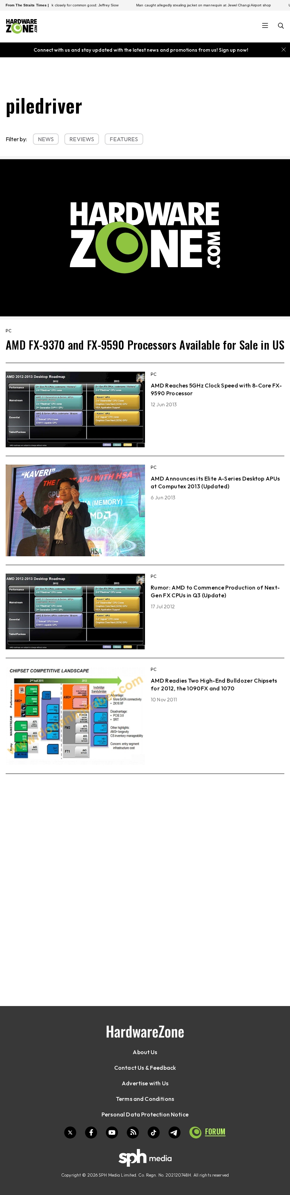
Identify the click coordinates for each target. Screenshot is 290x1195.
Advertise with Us (145, 1083)
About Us (145, 1052)
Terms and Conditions (145, 1098)
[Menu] (265, 26)
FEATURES (124, 139)
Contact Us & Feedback (145, 1067)
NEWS (46, 139)
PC (9, 330)
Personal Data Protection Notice (145, 1114)
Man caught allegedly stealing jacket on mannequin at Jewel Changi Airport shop (185, 5)
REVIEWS (81, 139)
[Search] (281, 26)
